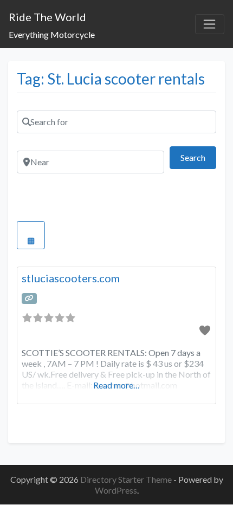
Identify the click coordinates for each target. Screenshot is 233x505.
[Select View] (31, 235)
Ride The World (47, 16)
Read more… (116, 385)
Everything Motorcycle (52, 34)
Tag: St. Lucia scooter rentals (111, 78)
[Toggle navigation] (209, 24)
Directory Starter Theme (126, 479)
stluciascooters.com (71, 277)
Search (198, 157)
